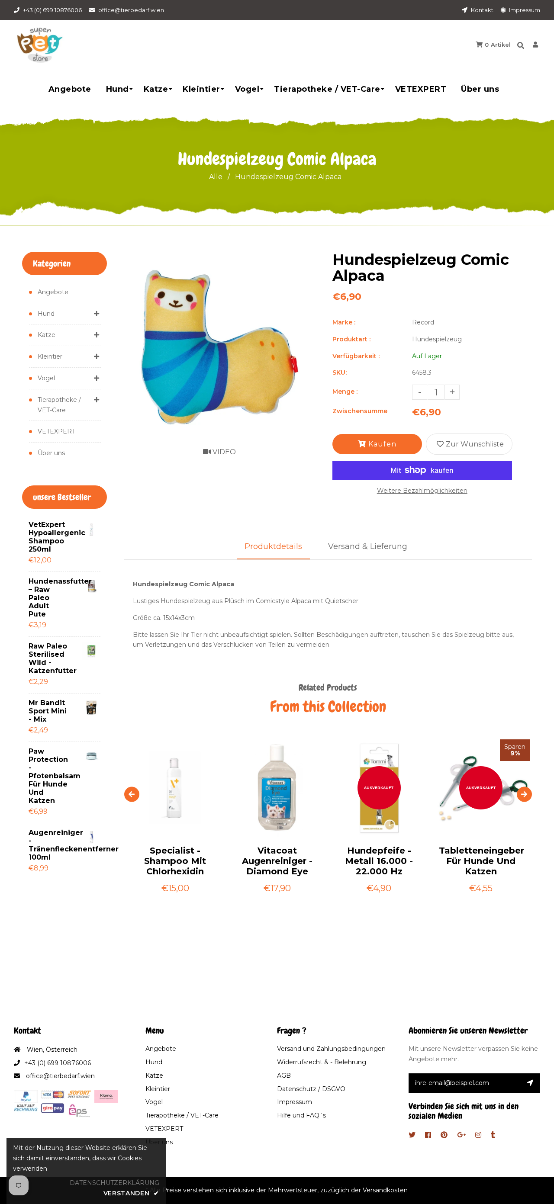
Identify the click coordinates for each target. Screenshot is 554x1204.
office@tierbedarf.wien (131, 9)
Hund (46, 314)
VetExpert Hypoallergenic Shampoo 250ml (48, 536)
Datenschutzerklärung (114, 1183)
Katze (46, 335)
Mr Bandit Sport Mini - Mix (48, 711)
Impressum (524, 9)
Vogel (46, 378)
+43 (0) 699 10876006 (52, 9)
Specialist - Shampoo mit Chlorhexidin (175, 861)
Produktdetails (273, 546)
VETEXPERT (56, 431)
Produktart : (351, 339)
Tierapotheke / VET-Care (59, 405)
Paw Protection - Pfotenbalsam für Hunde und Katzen (48, 776)
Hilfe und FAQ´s (301, 1115)
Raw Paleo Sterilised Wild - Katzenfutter (48, 658)
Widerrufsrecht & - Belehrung (321, 1062)
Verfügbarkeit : (356, 356)
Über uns (51, 453)
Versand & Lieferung (367, 546)
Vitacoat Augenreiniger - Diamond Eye (277, 861)
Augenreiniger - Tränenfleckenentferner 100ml (48, 844)
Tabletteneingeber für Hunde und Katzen (481, 861)
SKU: (339, 372)
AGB (284, 1075)
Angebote (53, 292)
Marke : (343, 322)
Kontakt (481, 9)
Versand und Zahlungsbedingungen (331, 1049)
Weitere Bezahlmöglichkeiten (422, 490)
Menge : (345, 391)
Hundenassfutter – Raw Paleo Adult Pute (48, 597)
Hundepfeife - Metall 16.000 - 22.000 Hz (379, 861)
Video (223, 452)
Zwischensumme (359, 411)
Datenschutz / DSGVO (311, 1089)
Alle (215, 177)
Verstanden (131, 1193)
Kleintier (50, 356)
